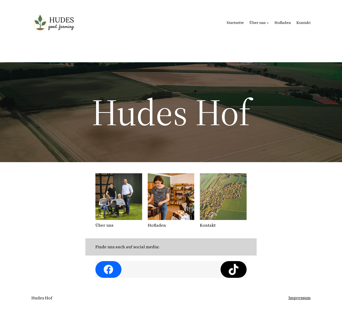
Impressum (299, 298)
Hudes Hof (41, 298)
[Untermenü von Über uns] (268, 23)
